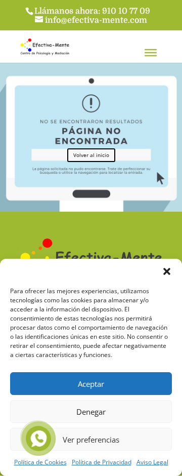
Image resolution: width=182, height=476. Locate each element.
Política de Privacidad (101, 462)
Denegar (91, 412)
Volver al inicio (91, 154)
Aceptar (91, 384)
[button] (167, 271)
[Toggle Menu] (151, 52)
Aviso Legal (152, 462)
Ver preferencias (91, 439)
